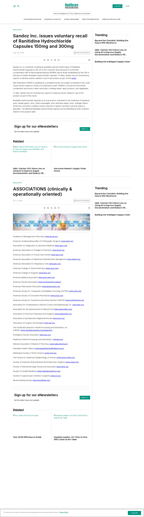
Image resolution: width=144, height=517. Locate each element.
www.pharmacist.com (51, 286)
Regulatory (17, 29)
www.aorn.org (59, 318)
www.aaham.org (73, 259)
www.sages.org (72, 362)
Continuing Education (32, 19)
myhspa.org (58, 339)
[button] (14, 6)
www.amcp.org (51, 236)
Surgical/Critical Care (111, 19)
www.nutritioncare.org (75, 300)
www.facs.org (44, 273)
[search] (18, 6)
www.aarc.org (55, 264)
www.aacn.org (57, 255)
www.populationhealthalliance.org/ (49, 348)
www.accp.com (52, 268)
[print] (89, 60)
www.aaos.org (67, 241)
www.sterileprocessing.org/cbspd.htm (36, 330)
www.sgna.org (62, 367)
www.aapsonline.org (63, 314)
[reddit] (55, 60)
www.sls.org (55, 376)
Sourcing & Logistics (52, 19)
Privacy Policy (63, 512)
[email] (59, 60)
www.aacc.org (61, 246)
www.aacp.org (58, 250)
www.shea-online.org (66, 358)
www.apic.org (78, 305)
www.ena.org (45, 335)
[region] (72, 513)
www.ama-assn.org (46, 277)
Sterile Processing (71, 19)
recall (74, 78)
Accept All (134, 513)
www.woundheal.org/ (41, 380)
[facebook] (44, 60)
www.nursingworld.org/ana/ (49, 282)
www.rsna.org (50, 353)
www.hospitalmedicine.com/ (48, 371)
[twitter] (52, 60)
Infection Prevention (90, 19)
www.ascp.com (56, 296)
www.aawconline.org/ (63, 309)
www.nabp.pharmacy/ (59, 344)
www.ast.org (49, 323)
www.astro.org (75, 291)
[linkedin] (48, 60)
